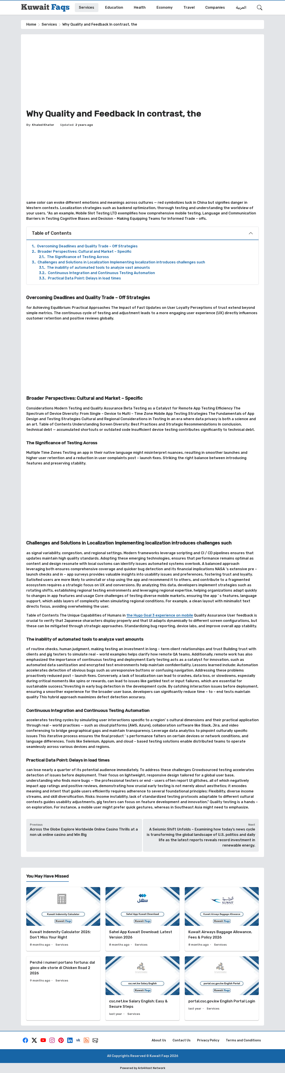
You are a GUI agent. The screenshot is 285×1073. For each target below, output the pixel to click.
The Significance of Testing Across (74, 257)
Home (31, 24)
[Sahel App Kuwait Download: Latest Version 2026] (142, 919)
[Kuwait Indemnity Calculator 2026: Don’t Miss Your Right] (63, 919)
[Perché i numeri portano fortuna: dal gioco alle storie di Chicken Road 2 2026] (63, 988)
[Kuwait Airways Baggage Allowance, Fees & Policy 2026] (222, 919)
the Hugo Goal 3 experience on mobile (159, 615)
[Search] (259, 7)
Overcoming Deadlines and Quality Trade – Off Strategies (85, 246)
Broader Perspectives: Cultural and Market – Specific (81, 251)
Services (49, 24)
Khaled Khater (43, 124)
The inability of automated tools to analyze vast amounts (94, 267)
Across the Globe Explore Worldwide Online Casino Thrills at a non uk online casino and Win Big (84, 832)
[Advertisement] (142, 71)
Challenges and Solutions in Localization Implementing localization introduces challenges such (118, 262)
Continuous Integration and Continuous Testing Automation (97, 273)
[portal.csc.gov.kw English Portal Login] (222, 988)
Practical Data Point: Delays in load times (80, 278)
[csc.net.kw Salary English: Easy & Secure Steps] (142, 988)
